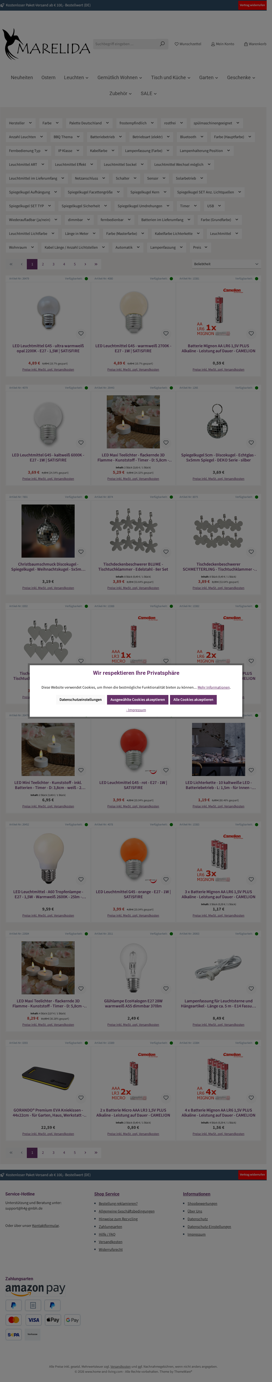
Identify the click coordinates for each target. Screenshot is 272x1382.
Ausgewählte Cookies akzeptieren (137, 699)
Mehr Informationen (214, 687)
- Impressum (136, 710)
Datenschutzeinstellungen (81, 699)
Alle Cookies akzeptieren (193, 699)
